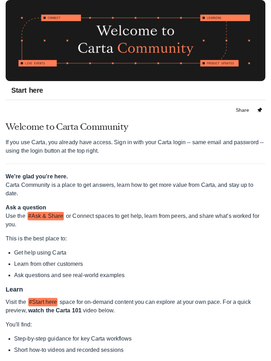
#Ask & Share (45, 216)
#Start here (43, 302)
